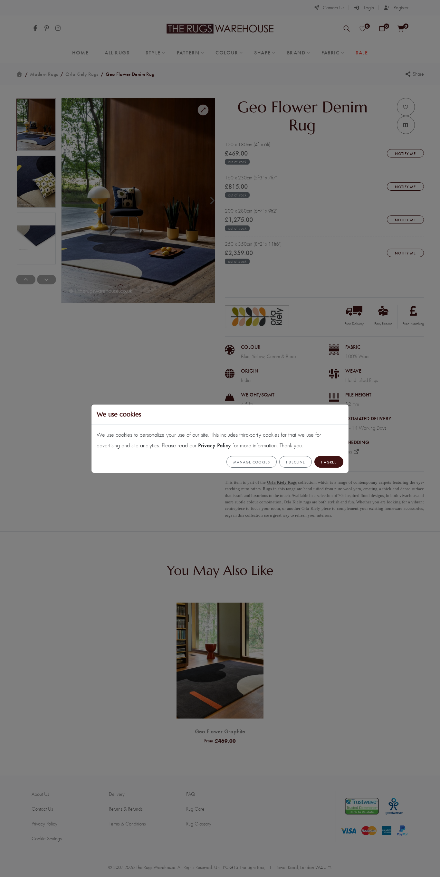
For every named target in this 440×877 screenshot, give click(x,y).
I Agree (329, 461)
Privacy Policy (214, 445)
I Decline (295, 461)
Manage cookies (251, 461)
